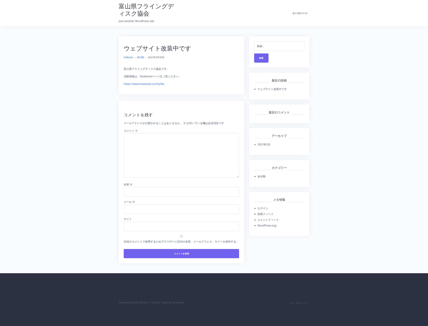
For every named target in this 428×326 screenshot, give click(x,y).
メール (129, 202)
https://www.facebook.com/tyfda (144, 84)
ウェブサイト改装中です (272, 89)
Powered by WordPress (133, 302)
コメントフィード (268, 220)
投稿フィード (265, 214)
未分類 (140, 57)
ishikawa (128, 57)
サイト (128, 219)
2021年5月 (263, 144)
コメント (131, 130)
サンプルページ (300, 13)
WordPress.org (266, 225)
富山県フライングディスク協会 (146, 9)
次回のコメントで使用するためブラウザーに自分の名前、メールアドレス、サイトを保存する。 (181, 241)
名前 (128, 184)
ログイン (262, 208)
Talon (164, 302)
